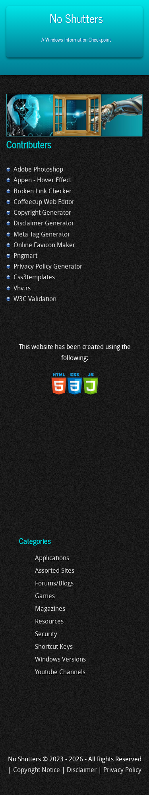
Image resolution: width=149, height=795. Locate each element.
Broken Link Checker (43, 192)
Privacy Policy (122, 770)
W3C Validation (35, 299)
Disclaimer (82, 770)
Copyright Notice (36, 770)
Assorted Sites (54, 571)
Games (45, 596)
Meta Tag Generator (42, 235)
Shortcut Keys (54, 647)
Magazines (50, 609)
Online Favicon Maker (44, 245)
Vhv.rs (22, 289)
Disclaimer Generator (44, 224)
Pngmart (25, 256)
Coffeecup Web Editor (44, 202)
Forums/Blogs (54, 584)
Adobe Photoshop (38, 170)
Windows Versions (60, 660)
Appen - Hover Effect (42, 180)
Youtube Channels (60, 672)
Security (46, 634)
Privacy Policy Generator (48, 267)
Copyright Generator (42, 213)
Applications (52, 558)
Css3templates (34, 278)
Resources (49, 622)
